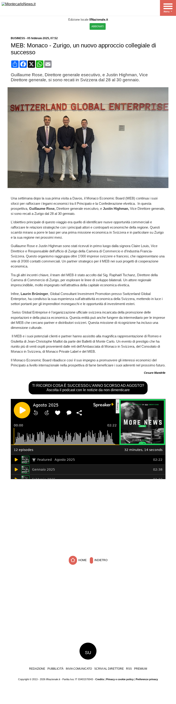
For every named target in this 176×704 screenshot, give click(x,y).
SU (88, 652)
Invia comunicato (79, 668)
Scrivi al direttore (109, 668)
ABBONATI (97, 26)
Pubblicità (55, 668)
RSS (129, 668)
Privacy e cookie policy (120, 679)
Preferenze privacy (147, 679)
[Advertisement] (88, 517)
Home (82, 560)
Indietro (100, 560)
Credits (99, 679)
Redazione (37, 668)
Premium (140, 668)
